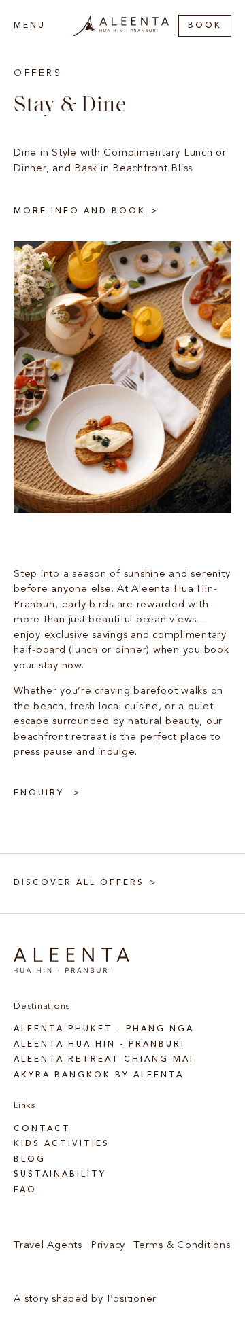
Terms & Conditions (182, 1245)
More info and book (80, 211)
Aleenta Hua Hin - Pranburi (99, 1045)
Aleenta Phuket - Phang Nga (104, 1029)
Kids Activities (62, 1144)
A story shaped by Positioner (85, 1299)
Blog (30, 1160)
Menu (30, 26)
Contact (42, 1129)
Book (205, 26)
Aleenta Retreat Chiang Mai (104, 1060)
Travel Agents (48, 1245)
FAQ (25, 1190)
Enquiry (41, 793)
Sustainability (60, 1174)
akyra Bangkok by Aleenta (99, 1075)
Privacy (108, 1245)
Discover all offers (79, 883)
